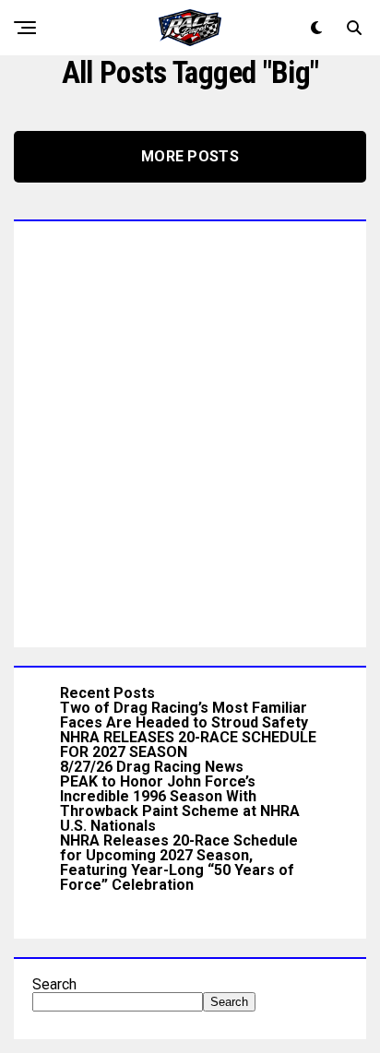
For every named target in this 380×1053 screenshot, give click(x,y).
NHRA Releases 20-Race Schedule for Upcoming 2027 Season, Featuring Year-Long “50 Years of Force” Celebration (179, 862)
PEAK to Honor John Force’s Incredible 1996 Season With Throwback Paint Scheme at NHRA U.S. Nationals (180, 803)
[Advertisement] (190, 430)
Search (54, 984)
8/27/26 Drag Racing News (151, 766)
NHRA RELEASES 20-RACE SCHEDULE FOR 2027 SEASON (188, 744)
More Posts (190, 156)
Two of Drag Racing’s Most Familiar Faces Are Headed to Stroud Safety (184, 715)
